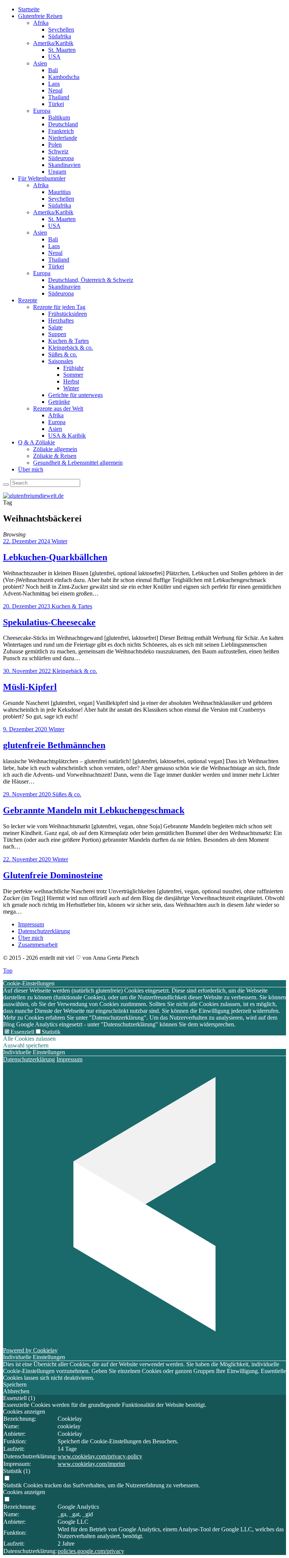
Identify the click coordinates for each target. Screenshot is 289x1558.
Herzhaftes (61, 320)
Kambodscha (63, 77)
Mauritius (59, 192)
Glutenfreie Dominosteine (53, 875)
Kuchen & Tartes (68, 341)
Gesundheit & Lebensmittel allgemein (78, 462)
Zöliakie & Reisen (54, 456)
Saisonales (60, 361)
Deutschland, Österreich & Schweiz (90, 280)
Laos (54, 83)
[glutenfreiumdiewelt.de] (33, 496)
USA (54, 56)
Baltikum (59, 117)
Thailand (58, 97)
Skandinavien (64, 165)
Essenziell (22, 1032)
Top (7, 970)
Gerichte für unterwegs (75, 395)
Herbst (71, 381)
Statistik (51, 1032)
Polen (55, 144)
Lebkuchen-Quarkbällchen (55, 557)
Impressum (31, 924)
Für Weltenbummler (41, 178)
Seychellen (61, 29)
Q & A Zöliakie (36, 442)
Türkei (56, 104)
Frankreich (61, 131)
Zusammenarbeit (38, 944)
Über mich (30, 469)
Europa (41, 111)
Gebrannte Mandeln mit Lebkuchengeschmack (93, 810)
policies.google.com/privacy (91, 1551)
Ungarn (57, 171)
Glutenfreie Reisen (40, 16)
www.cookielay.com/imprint (91, 1464)
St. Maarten (62, 50)
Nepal (55, 90)
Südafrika (59, 36)
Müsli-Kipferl (30, 687)
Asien (40, 63)
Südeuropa (61, 158)
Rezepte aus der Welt (58, 408)
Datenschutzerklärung (44, 931)
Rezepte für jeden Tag (59, 307)
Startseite (29, 9)
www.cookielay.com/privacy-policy (100, 1456)
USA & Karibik (67, 435)
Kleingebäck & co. (70, 347)
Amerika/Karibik (53, 43)
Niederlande (62, 138)
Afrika (41, 23)
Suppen (57, 334)
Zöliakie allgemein (55, 449)
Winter (71, 388)
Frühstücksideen (67, 314)
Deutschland (63, 124)
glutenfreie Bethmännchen (54, 745)
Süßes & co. (62, 354)
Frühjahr (73, 368)
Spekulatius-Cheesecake (49, 622)
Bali (53, 70)
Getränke (59, 402)
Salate (55, 327)
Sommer (73, 374)
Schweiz (58, 151)
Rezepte (27, 300)
